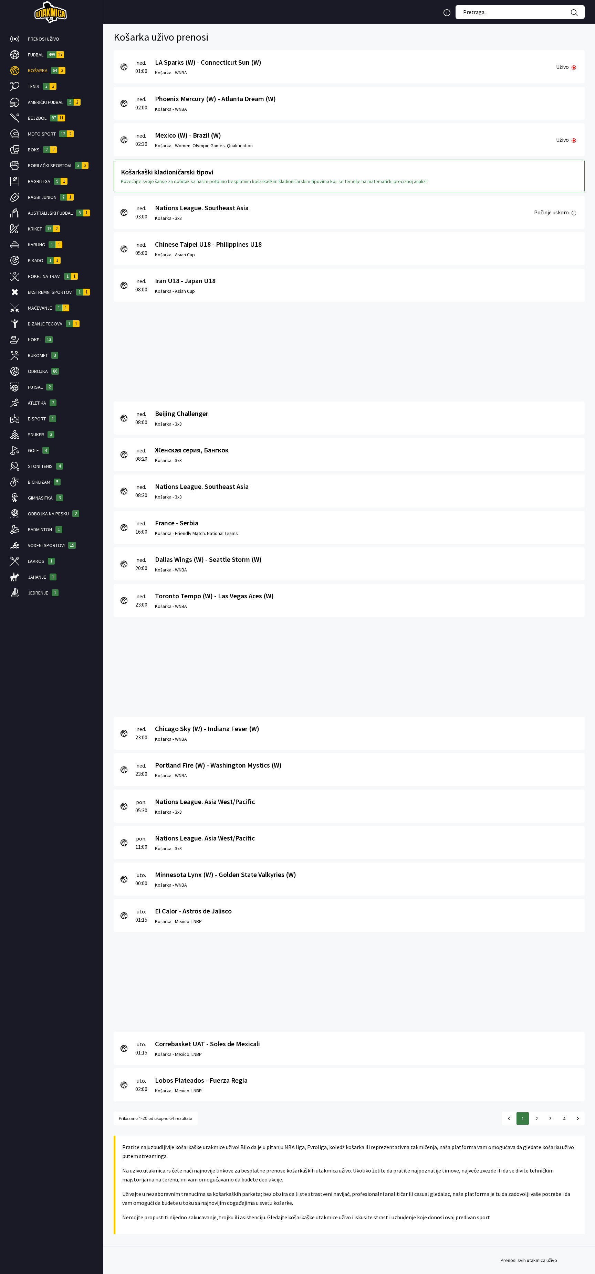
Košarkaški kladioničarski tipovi (167, 172)
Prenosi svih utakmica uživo (529, 1260)
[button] (51, 38)
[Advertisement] (320, 350)
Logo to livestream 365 (51, 12)
